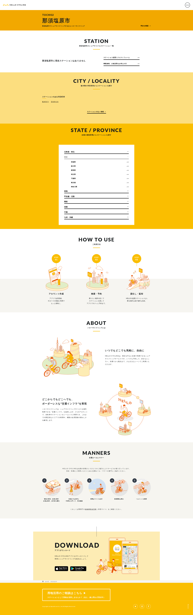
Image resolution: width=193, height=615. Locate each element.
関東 (66, 157)
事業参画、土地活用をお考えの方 (115, 63)
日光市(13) (55, 102)
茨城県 (73, 162)
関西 (66, 201)
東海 (66, 191)
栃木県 (73, 166)
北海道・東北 (69, 152)
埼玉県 (73, 174)
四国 (66, 207)
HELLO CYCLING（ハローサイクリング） (14, 5)
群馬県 (73, 170)
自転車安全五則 (90, 509)
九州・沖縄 (68, 217)
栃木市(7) (45, 102)
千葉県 (73, 178)
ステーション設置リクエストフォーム (117, 57)
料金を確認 (144, 26)
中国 (66, 212)
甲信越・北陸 (69, 196)
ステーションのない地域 (95, 111)
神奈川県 (74, 186)
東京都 (73, 182)
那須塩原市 (54, 581)
